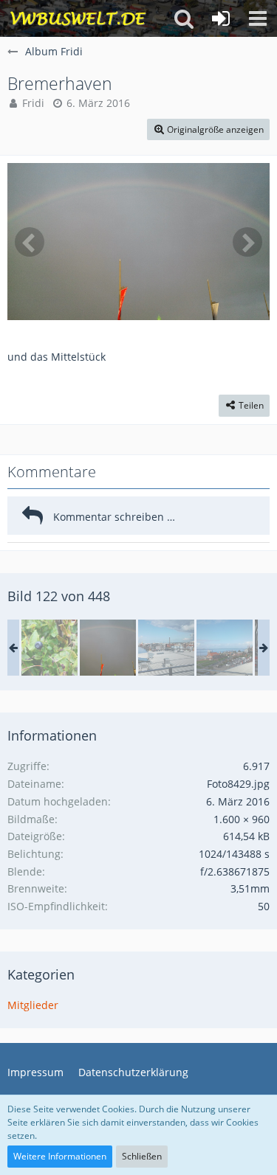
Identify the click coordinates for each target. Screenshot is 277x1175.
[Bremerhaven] (108, 648)
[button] (258, 18)
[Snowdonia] (49, 648)
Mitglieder (32, 1005)
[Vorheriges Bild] (29, 242)
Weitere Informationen (59, 1156)
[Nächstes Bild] (247, 242)
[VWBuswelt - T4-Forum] (77, 18)
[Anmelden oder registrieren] (221, 18)
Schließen (142, 1156)
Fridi (33, 103)
